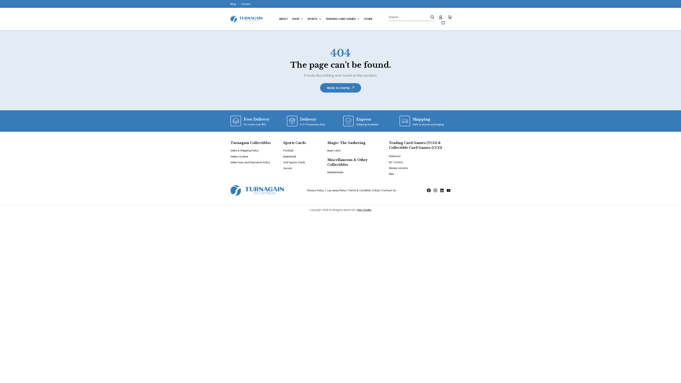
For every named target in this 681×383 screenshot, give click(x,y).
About (283, 19)
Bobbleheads (335, 172)
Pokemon (395, 156)
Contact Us (389, 190)
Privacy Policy (315, 190)
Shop (295, 19)
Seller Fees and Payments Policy (250, 162)
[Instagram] (435, 190)
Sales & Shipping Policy (245, 150)
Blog (233, 4)
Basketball (289, 156)
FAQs (376, 190)
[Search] (431, 17)
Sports (312, 19)
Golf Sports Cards (294, 162)
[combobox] (408, 17)
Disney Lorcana (398, 168)
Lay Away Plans (336, 190)
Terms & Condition (359, 190)
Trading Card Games (341, 19)
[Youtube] (448, 190)
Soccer (287, 168)
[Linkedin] (442, 190)
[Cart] (450, 17)
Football (288, 150)
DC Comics (396, 162)
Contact (246, 4)
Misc (391, 174)
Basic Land (333, 150)
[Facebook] (429, 190)
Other (368, 19)
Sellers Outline (239, 156)
